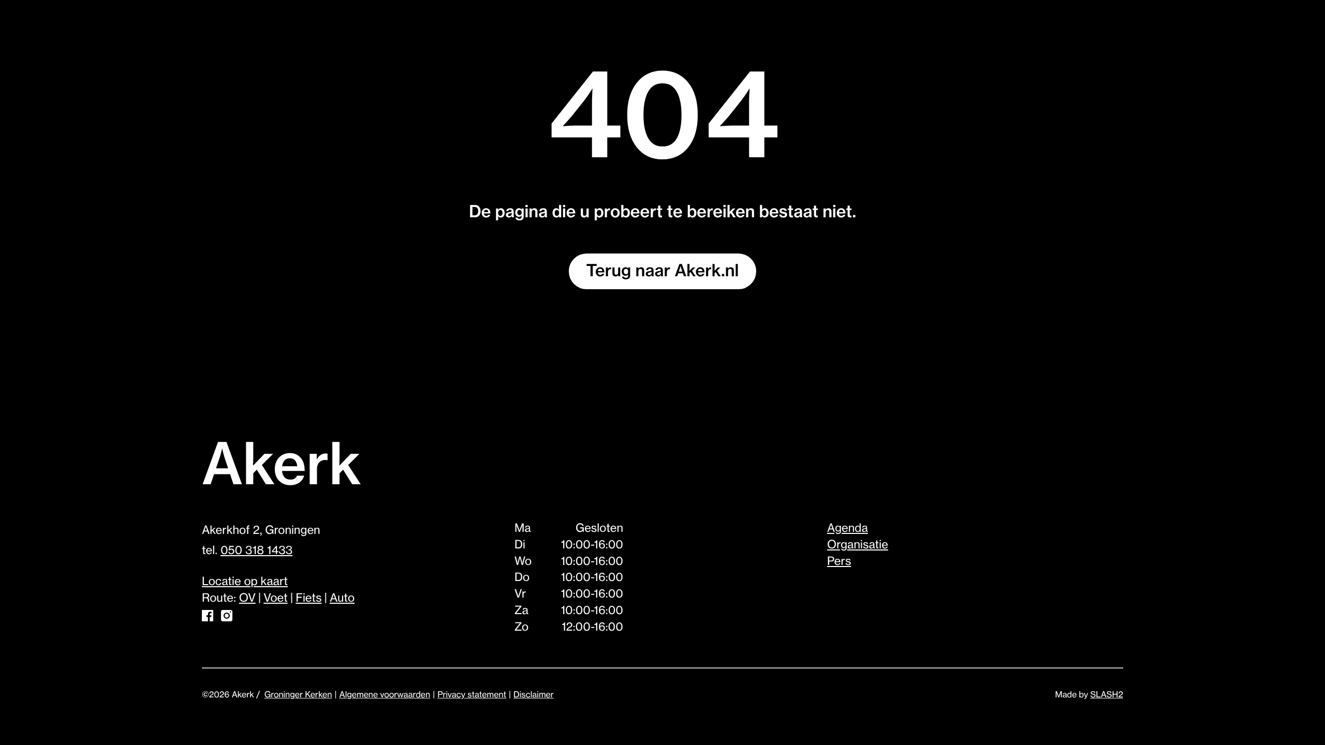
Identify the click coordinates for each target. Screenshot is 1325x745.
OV (247, 598)
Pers (839, 562)
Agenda (847, 528)
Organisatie (857, 545)
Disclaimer (533, 695)
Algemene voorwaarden (384, 695)
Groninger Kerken (298, 695)
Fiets (308, 598)
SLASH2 (1107, 695)
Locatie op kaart (245, 582)
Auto (342, 598)
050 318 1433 (256, 551)
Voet (275, 598)
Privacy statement (471, 695)
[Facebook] (207, 618)
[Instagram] (226, 618)
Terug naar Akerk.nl (662, 271)
